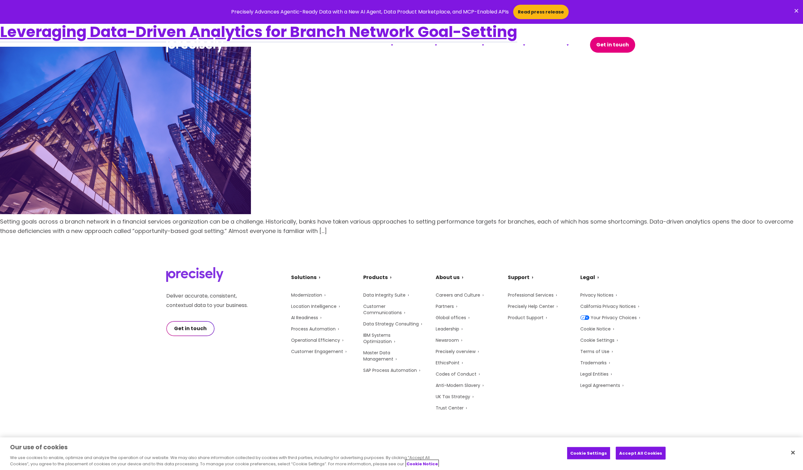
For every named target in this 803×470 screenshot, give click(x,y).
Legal (587, 277)
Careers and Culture (458, 295)
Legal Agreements (600, 385)
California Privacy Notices (608, 306)
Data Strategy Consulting (391, 324)
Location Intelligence (314, 306)
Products (419, 44)
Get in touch (612, 44)
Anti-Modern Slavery (458, 385)
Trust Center (450, 408)
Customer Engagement (317, 351)
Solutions (374, 44)
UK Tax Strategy (453, 396)
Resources (464, 44)
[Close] (793, 453)
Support (508, 44)
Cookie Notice (595, 329)
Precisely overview (456, 351)
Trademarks (593, 363)
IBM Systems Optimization (377, 338)
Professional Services (531, 295)
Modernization (306, 295)
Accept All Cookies (640, 453)
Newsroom (447, 340)
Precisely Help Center (531, 306)
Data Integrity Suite (384, 295)
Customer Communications (382, 309)
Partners (445, 306)
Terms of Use (594, 351)
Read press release (541, 12)
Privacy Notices (597, 295)
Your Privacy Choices (614, 317)
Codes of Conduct (456, 374)
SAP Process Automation (390, 370)
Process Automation (313, 329)
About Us (551, 44)
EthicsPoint (448, 363)
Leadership (447, 329)
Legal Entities (594, 374)
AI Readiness (304, 317)
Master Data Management (378, 356)
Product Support (526, 317)
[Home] (195, 45)
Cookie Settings (597, 340)
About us (448, 277)
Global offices (451, 317)
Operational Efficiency (315, 340)
